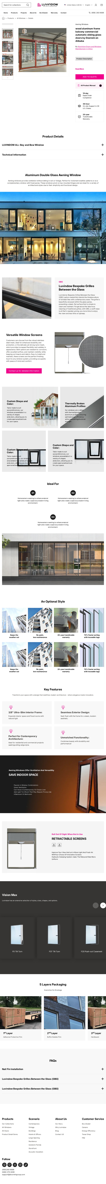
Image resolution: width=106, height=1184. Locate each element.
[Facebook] (4, 1165)
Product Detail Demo (10, 1134)
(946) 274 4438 (8, 1172)
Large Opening (34, 1138)
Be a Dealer (86, 1124)
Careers (85, 1127)
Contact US (59, 1134)
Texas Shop (86, 1134)
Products (11, 18)
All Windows (21, 18)
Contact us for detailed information (24, 371)
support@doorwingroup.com (13, 1174)
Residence (33, 1141)
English (87, 5)
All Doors (5, 1131)
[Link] (47, 5)
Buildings (32, 1131)
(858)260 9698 (8, 1170)
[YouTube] (15, 1165)
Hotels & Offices (35, 1134)
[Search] (27, 5)
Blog (57, 1131)
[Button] (7, 78)
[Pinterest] (9, 1165)
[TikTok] (25, 1165)
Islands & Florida (35, 1145)
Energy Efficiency (89, 1131)
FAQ (83, 1138)
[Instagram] (20, 1165)
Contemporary (34, 1124)
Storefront (33, 1148)
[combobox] (16, 5)
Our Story (58, 1124)
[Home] (3, 18)
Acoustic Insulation (36, 1152)
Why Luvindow (60, 1127)
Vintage (31, 1127)
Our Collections (8, 1124)
